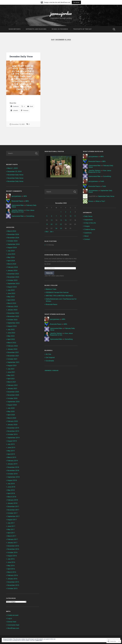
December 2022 (13, 313)
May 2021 (11, 375)
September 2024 (13, 244)
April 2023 (11, 300)
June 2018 (11, 487)
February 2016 (12, 575)
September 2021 (13, 362)
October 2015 (12, 588)
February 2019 (12, 461)
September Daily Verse (106, 196)
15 (61, 220)
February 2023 (12, 306)
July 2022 (11, 329)
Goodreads (50, 361)
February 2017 (12, 539)
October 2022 (12, 320)
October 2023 (12, 280)
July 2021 (11, 369)
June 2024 (11, 254)
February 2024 (12, 267)
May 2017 (11, 529)
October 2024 (12, 241)
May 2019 (11, 451)
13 (51, 220)
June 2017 (11, 526)
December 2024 (13, 234)
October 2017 (12, 513)
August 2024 (12, 247)
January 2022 (12, 349)
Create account (12, 615)
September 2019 (13, 438)
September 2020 (13, 402)
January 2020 (12, 425)
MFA (25, 196)
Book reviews (15, 29)
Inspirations (88, 220)
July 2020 (11, 408)
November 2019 (13, 431)
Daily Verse (88, 216)
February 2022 (12, 346)
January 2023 (12, 310)
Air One (48, 354)
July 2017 (11, 523)
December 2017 (13, 506)
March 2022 (11, 343)
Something (30, 216)
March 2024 (11, 264)
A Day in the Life (90, 223)
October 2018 (12, 474)
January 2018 (12, 503)
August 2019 (12, 441)
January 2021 (12, 388)
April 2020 (11, 415)
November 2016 (13, 549)
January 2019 (12, 464)
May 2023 (11, 297)
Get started (76, 2)
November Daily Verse (15, 175)
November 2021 (13, 356)
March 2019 (11, 457)
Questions (88, 233)
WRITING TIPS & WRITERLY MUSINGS (59, 296)
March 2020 (11, 418)
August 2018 (12, 480)
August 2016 (12, 556)
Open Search (114, 29)
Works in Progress (60, 29)
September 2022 (13, 323)
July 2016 (11, 559)
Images (87, 226)
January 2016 (12, 579)
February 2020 (12, 421)
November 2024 (13, 238)
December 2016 (13, 546)
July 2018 (11, 484)
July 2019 (11, 444)
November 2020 (13, 395)
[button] (56, 172)
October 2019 (12, 434)
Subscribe (49, 273)
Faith (102, 181)
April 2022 (11, 339)
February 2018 (12, 500)
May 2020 (11, 411)
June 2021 (11, 372)
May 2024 (11, 257)
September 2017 (13, 516)
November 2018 (13, 470)
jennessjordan (61, 13)
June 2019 (11, 447)
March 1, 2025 (12, 168)
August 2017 (12, 520)
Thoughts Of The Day (82, 29)
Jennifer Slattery (18, 210)
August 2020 (12, 405)
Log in (9, 618)
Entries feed (11, 622)
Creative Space (89, 229)
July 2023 (11, 290)
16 (66, 220)
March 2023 (11, 303)
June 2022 (11, 333)
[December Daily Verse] (23, 78)
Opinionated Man (18, 205)
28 (56, 228)
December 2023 (13, 274)
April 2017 (11, 533)
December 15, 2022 (18, 124)
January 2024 (12, 270)
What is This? (100, 201)
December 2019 (13, 428)
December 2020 (13, 392)
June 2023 (11, 293)
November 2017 (13, 510)
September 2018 (13, 477)
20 (51, 224)
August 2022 (12, 326)
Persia (90, 201)
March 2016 (11, 572)
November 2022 (13, 316)
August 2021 (12, 365)
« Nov (47, 232)
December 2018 (13, 467)
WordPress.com (13, 628)
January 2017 (12, 543)
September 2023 (13, 283)
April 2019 (11, 454)
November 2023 (13, 277)
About (86, 236)
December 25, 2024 (14, 171)
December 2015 (13, 582)
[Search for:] (22, 153)
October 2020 (12, 398)
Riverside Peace (17, 201)
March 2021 (11, 382)
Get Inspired (50, 357)
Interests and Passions (36, 29)
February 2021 (12, 385)
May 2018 (11, 490)
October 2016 (12, 552)
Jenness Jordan (51, 370)
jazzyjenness (16, 196)
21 (56, 224)
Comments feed (13, 625)
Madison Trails (51, 289)
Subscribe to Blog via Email (57, 255)
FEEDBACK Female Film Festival (57, 292)
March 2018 (11, 497)
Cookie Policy (38, 640)
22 (61, 224)
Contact (87, 239)
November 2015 (13, 585)
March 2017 (11, 536)
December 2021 (13, 352)
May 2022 (11, 336)
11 (75, 216)
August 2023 (12, 287)
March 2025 (11, 231)
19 (47, 224)
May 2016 (11, 566)
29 (61, 228)
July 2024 (11, 251)
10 (70, 216)
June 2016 (11, 562)
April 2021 (11, 379)
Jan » (51, 232)
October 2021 (12, 359)
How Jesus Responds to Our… (23, 211)
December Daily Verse (21, 56)
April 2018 (11, 493)
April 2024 (11, 261)
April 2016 (11, 569)
